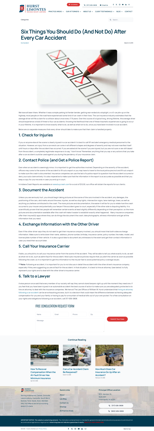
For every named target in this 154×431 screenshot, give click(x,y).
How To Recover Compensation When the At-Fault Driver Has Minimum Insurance (43, 374)
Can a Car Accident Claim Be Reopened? (75, 371)
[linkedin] (126, 4)
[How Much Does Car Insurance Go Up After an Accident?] (109, 355)
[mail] (129, 4)
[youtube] (122, 4)
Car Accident (25, 43)
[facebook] (113, 4)
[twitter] (116, 4)
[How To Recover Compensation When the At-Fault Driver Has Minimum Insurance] (45, 355)
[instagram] (119, 4)
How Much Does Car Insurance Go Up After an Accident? (107, 372)
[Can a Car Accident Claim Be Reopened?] (77, 355)
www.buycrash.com (61, 184)
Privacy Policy (43, 429)
